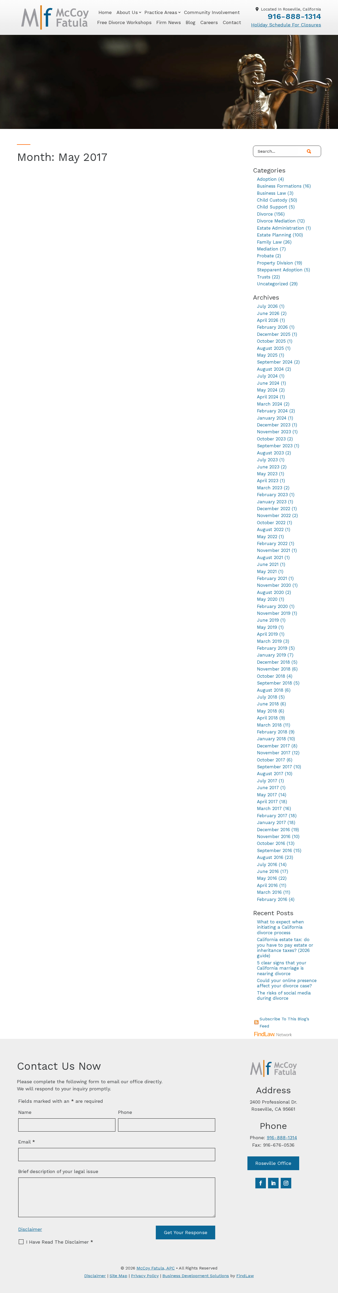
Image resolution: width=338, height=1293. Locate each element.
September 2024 (275, 362)
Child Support (272, 207)
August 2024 (270, 369)
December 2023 (273, 424)
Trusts (263, 277)
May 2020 (267, 599)
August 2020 (270, 592)
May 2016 (267, 878)
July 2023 (267, 459)
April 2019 (267, 634)
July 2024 (267, 376)
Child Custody (272, 200)
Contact (232, 22)
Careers (209, 22)
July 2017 (267, 780)
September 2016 (274, 850)
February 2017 (272, 815)
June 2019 (268, 620)
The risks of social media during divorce (284, 995)
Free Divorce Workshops (124, 22)
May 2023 (267, 473)
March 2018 (269, 725)
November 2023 (274, 431)
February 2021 (272, 578)
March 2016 (269, 892)
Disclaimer (30, 1229)
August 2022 (270, 529)
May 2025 (267, 355)
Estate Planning (274, 235)
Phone (125, 1112)
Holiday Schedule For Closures (286, 24)
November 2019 (273, 613)
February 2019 (272, 648)
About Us (127, 12)
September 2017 (274, 766)
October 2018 (271, 676)
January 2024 (272, 418)
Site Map (118, 1275)
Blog (190, 22)
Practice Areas (160, 12)
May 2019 (267, 627)
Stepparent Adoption (280, 269)
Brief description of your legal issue (58, 1171)
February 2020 (272, 606)
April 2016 (267, 885)
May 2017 (267, 794)
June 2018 (268, 703)
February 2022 (272, 543)
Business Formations (279, 186)
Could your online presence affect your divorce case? (287, 983)
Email (26, 1142)
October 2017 (271, 759)
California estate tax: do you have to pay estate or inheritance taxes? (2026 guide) (285, 947)
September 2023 (275, 445)
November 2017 (273, 752)
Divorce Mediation (276, 221)
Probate (265, 255)
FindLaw (245, 1275)
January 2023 (272, 501)
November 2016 (273, 836)
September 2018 (274, 683)
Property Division (275, 263)
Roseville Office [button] (273, 1163)
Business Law (271, 193)
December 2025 (273, 334)
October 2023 (271, 438)
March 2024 (269, 404)
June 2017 (268, 787)
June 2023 (268, 466)
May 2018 (267, 711)
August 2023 (270, 452)
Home (105, 12)
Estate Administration (280, 228)
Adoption (267, 179)
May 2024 (267, 390)
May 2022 (267, 536)
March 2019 (269, 641)
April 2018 (267, 717)
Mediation (267, 249)
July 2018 (267, 697)
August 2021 (270, 557)
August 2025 (270, 348)
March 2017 (269, 808)
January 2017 (271, 822)
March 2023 (269, 487)
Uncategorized (272, 283)
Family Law (269, 242)
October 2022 (271, 522)
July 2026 (267, 306)
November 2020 (274, 585)
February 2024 (272, 410)
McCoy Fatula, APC (156, 1268)
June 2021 (268, 564)
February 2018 (272, 731)
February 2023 (272, 494)
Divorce (265, 214)
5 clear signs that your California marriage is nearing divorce (281, 968)
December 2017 (273, 745)
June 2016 (268, 871)
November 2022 (274, 515)
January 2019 (271, 655)
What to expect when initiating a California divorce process (280, 927)
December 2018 (273, 662)
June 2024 (268, 383)
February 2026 (272, 327)
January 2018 (271, 738)
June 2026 (268, 313)
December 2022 (273, 508)
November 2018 (273, 669)
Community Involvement (212, 12)
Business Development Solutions (195, 1275)
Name (24, 1112)
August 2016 (270, 857)
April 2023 (267, 480)
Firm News (168, 22)
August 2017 (270, 773)
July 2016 (267, 864)
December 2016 (273, 829)
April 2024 (267, 396)
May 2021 (267, 571)
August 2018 (270, 690)
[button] (332, 1254)
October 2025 (271, 341)
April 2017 (267, 801)
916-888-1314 (294, 16)
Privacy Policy (145, 1275)
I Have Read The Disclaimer (59, 1242)
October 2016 (271, 843)
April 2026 (267, 320)
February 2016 (272, 899)
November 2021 (273, 550)
